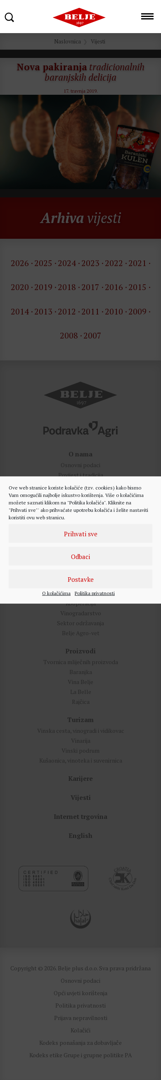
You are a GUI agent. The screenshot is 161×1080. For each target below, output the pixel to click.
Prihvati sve (80, 533)
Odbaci (80, 556)
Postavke (81, 579)
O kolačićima (56, 593)
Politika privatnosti (95, 593)
